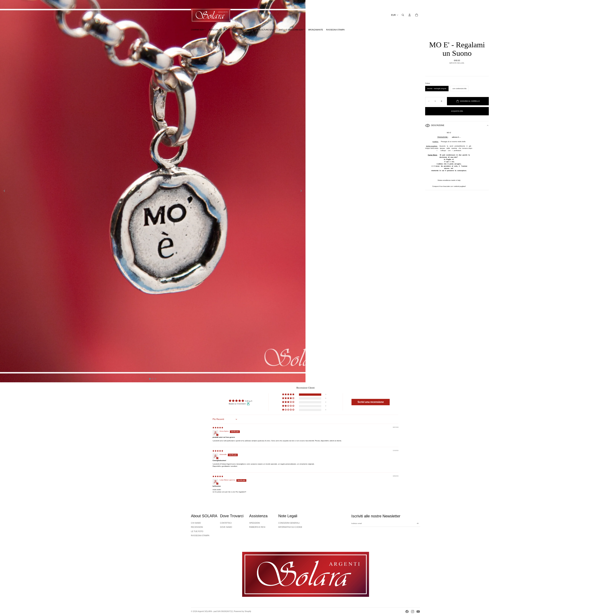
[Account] (409, 14)
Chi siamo (196, 523)
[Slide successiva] (302, 191)
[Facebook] (407, 611)
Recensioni (197, 527)
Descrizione (437, 125)
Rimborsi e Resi (257, 527)
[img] (218, 428)
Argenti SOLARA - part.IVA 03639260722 (215, 611)
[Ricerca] (402, 14)
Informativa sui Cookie (290, 527)
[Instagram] (412, 611)
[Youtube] (418, 611)
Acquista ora (457, 111)
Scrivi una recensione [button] (371, 402)
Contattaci (226, 523)
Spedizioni (254, 523)
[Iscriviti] (417, 523)
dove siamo (226, 527)
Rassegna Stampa (200, 535)
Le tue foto (197, 531)
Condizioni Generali (289, 523)
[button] (288, 394)
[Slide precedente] (3, 191)
